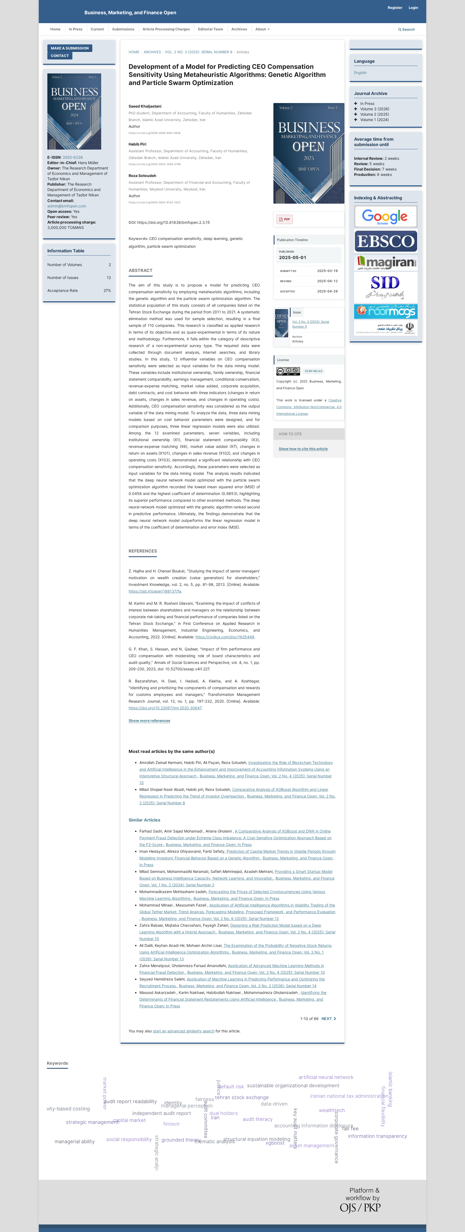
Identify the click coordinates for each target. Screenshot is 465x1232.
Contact (60, 56)
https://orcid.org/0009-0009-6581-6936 (155, 132)
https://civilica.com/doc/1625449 (224, 637)
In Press (75, 29)
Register (395, 7)
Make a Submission (70, 48)
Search (408, 29)
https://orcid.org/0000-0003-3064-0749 (155, 164)
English (360, 72)
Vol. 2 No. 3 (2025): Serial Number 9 (198, 52)
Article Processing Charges (166, 29)
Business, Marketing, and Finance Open (130, 12)
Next (327, 1018)
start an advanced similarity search (183, 1031)
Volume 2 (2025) (373, 114)
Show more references (149, 720)
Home (55, 29)
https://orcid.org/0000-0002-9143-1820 (154, 202)
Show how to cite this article (303, 449)
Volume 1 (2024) (373, 119)
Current (97, 29)
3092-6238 (72, 157)
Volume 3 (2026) (373, 109)
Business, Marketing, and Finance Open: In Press (209, 844)
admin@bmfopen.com (66, 206)
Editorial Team (210, 29)
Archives (239, 29)
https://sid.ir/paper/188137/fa (155, 591)
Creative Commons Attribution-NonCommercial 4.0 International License (308, 407)
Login (413, 7)
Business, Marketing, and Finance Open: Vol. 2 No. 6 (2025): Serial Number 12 (210, 918)
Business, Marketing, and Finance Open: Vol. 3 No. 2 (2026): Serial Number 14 (247, 985)
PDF (287, 219)
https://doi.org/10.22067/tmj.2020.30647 (165, 708)
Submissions (123, 29)
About (261, 29)
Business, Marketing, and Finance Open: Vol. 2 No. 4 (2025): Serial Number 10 (256, 972)
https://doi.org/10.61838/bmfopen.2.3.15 (173, 222)
